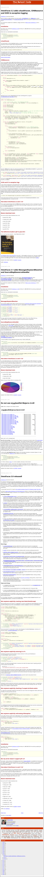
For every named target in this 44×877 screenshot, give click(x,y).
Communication (22, 830)
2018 (3, 853)
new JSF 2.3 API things (25, 577)
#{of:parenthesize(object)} (9, 571)
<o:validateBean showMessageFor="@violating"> (13, 509)
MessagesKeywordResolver (27, 277)
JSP (21, 833)
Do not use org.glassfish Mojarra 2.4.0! (17, 403)
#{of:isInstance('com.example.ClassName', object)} (14, 569)
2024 (3, 846)
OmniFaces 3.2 (3, 16)
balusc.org (13, 823)
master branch (40, 440)
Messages (33, 833)
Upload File (36, 836)
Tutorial (28, 836)
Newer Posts (3, 812)
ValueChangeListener (14, 837)
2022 (3, 848)
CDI (18, 830)
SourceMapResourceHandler (6, 278)
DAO (13, 831)
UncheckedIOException (5, 732)
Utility (5, 837)
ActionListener (4, 830)
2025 (3, 844)
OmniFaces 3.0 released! (11, 476)
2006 (3, 874)
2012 (3, 866)
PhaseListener (27, 834)
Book (16, 830)
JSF (4, 808)
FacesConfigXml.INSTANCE (6, 279)
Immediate (37, 832)
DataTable (17, 831)
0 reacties (19, 260)
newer (10, 461)
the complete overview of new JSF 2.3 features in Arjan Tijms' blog (28, 489)
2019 (3, 852)
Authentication (12, 830)
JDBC (9, 833)
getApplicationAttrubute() (10, 561)
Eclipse (40, 831)
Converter (40, 830)
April (4, 857)
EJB (3, 832)
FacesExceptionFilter (18, 19)
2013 (3, 865)
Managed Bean (27, 833)
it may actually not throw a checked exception (21, 728)
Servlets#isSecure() (18, 565)
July (4, 854)
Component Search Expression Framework (33, 303)
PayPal (17, 825)
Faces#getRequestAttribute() (9, 560)
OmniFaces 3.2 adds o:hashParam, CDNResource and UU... (14, 856)
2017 (3, 860)
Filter (20, 832)
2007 (3, 873)
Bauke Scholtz (10, 819)
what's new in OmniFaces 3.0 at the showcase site (15, 491)
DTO (32, 831)
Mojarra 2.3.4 (12, 453)
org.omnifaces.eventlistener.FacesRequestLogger (13, 556)
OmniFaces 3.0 (3, 479)
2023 (3, 847)
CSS (2, 831)
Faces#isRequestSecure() (8, 565)
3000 (3, 842)
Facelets (14, 832)
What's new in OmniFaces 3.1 (31, 282)
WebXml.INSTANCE (27, 278)
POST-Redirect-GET (34, 834)
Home (22, 812)
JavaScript (5, 833)
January (4, 858)
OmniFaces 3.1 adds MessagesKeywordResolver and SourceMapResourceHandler (21, 271)
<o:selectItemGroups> (7, 546)
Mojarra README (27, 761)
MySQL (39, 833)
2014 (3, 864)
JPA (12, 833)
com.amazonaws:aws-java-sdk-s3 (7, 96)
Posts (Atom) (8, 815)
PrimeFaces (40, 834)
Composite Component (29, 830)
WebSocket (29, 837)
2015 (3, 862)
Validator (8, 837)
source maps (11, 325)
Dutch (35, 831)
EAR (37, 831)
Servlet (35, 835)
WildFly (39, 837)
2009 (3, 870)
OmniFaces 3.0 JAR (15, 746)
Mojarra (36, 833)
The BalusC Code (22, 2)
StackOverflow (7, 836)
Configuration (36, 830)
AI (6, 830)
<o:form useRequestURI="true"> (10, 496)
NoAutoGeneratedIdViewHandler (9, 574)
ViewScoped (24, 837)
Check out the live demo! (5, 57)
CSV (4, 831)
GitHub (37, 257)
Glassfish (25, 832)
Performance (21, 834)
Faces (17, 832)
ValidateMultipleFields (8, 513)
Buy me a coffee (9, 825)
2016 (3, 861)
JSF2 (18, 833)
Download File (28, 831)
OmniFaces (6, 262)
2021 (3, 849)
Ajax (9, 830)
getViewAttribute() (29, 560)
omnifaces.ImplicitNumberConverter (10, 552)
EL (4, 832)
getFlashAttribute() (20, 560)
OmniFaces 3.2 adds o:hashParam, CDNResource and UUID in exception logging (22, 11)
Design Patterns (22, 831)
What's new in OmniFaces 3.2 (31, 22)
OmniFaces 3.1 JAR (15, 289)
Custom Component (9, 831)
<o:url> (5, 550)
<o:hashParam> (25, 18)
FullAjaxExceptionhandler (6, 19)
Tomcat (22, 836)
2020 (3, 851)
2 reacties (19, 468)
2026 (3, 843)
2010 (3, 869)
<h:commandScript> (36, 585)
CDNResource (33, 18)
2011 (3, 868)
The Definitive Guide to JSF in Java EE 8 (8, 255)
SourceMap (3, 336)
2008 (3, 871)
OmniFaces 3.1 (3, 275)
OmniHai (12, 834)
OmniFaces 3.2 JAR (15, 28)
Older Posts (41, 812)
